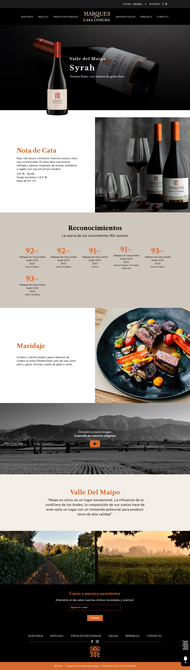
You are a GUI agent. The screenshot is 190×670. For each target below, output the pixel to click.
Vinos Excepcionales (65, 17)
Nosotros (27, 17)
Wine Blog (146, 17)
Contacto (163, 17)
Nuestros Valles (125, 17)
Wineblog (132, 635)
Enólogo (43, 17)
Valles (113, 635)
